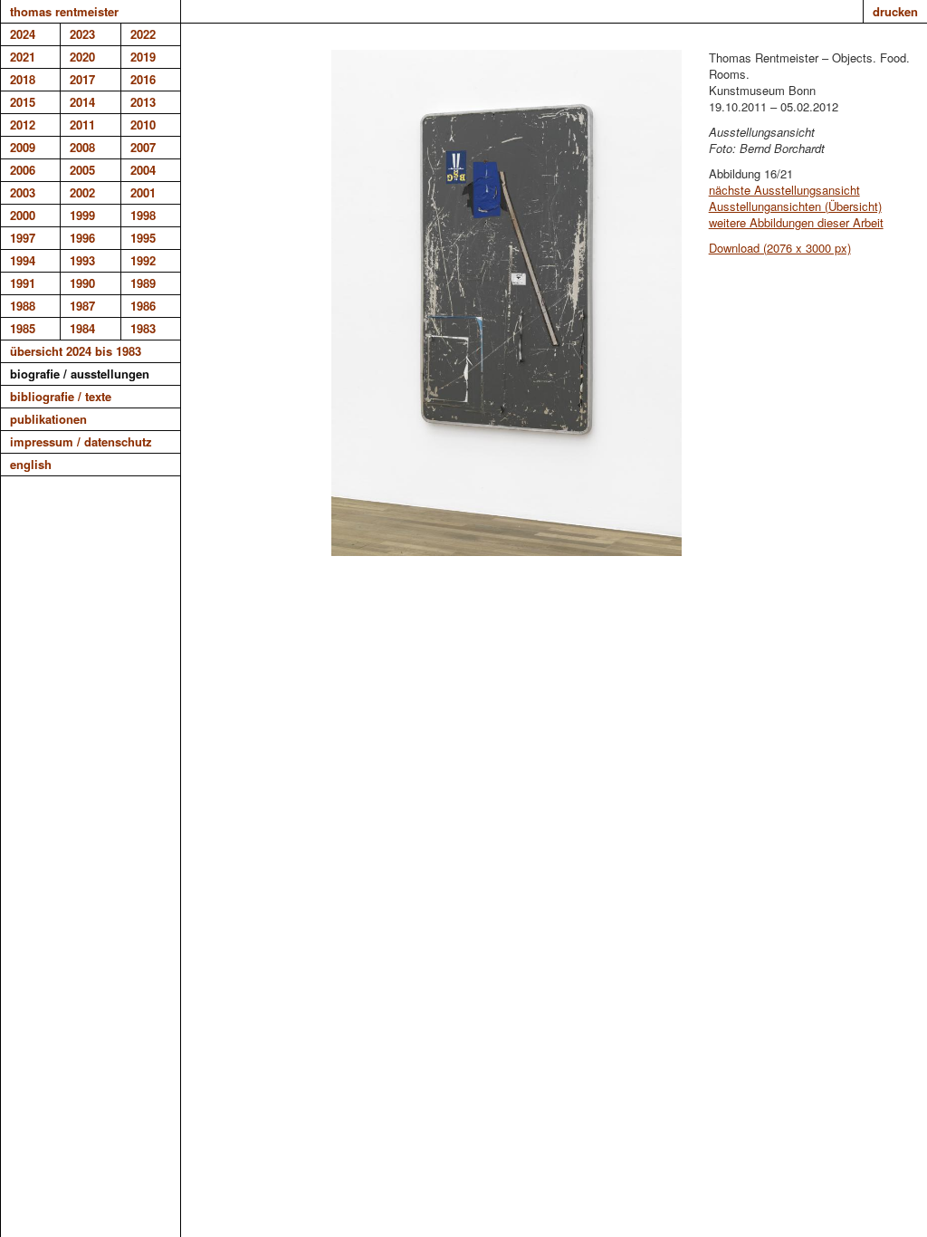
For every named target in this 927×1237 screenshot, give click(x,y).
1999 (82, 215)
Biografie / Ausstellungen (79, 373)
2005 (82, 169)
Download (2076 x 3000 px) (780, 247)
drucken (895, 11)
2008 (82, 147)
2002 (82, 192)
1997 (22, 237)
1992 (143, 260)
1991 (22, 283)
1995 (143, 237)
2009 (22, 147)
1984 (82, 328)
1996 (82, 237)
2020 (82, 56)
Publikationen (48, 418)
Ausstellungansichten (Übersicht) (795, 206)
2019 (143, 56)
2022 (143, 34)
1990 (82, 283)
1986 (143, 305)
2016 (143, 79)
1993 (82, 260)
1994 (22, 260)
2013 (143, 101)
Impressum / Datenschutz (81, 441)
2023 (82, 34)
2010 (143, 124)
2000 (22, 215)
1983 (143, 328)
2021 (22, 56)
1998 (143, 215)
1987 (82, 305)
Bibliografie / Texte (60, 396)
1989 (143, 283)
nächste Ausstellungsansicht (784, 189)
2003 (22, 192)
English (31, 464)
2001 (143, 192)
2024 (22, 34)
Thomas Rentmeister (64, 11)
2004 (143, 169)
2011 (82, 124)
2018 (22, 79)
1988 (22, 305)
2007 (143, 147)
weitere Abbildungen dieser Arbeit (796, 222)
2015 (22, 101)
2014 (82, 101)
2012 (22, 124)
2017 (82, 79)
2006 (22, 169)
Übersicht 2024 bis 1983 (75, 351)
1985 (22, 328)
